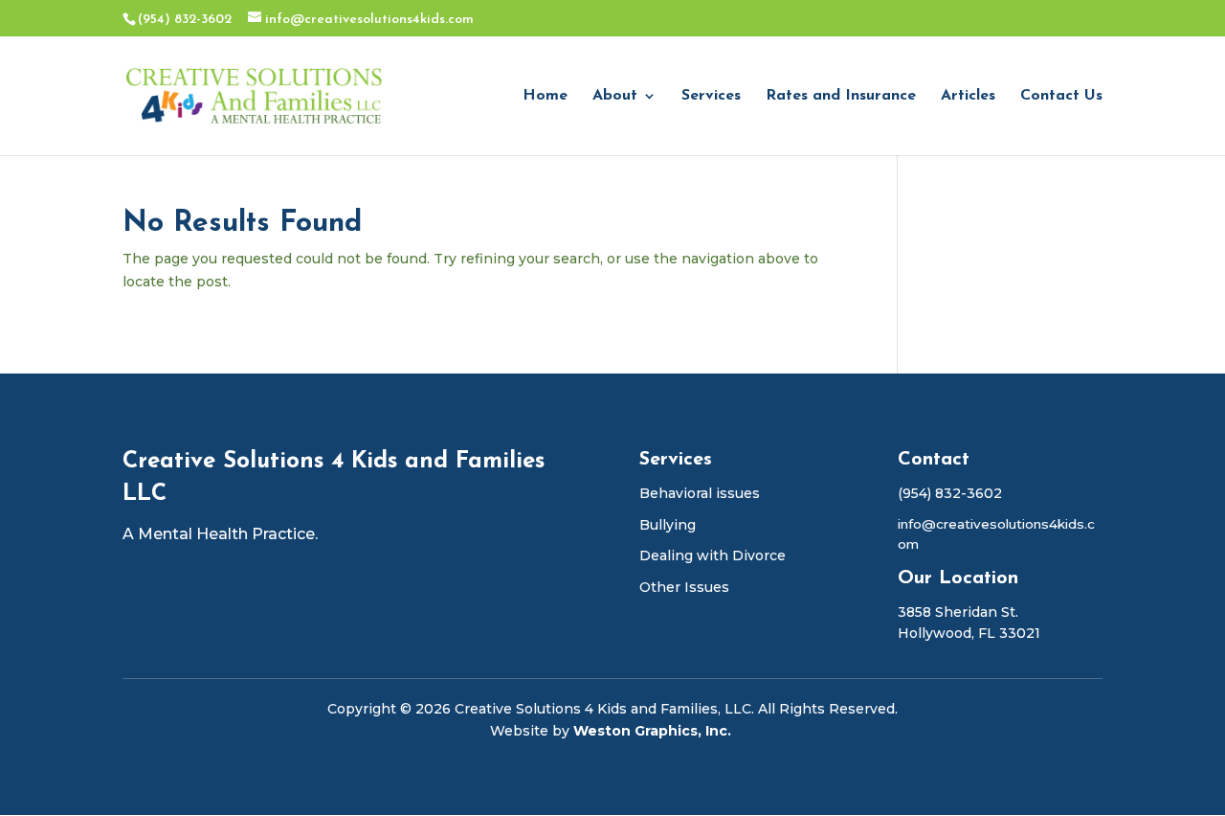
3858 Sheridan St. (958, 612)
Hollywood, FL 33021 (969, 633)
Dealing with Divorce (712, 555)
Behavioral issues (699, 493)
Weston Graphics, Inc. (654, 730)
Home (545, 96)
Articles (968, 96)
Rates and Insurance (841, 96)
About (614, 96)
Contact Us (1061, 96)
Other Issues (684, 587)
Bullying (667, 524)
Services (711, 96)
